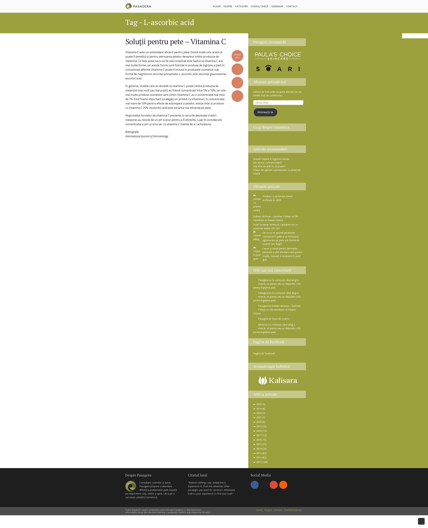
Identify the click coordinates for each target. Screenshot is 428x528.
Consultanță (259, 6)
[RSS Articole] (291, 139)
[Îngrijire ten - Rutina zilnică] (266, 139)
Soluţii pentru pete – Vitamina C (175, 41)
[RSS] (283, 485)
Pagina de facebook (268, 342)
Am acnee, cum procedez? (267, 162)
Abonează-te (265, 112)
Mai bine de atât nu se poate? (269, 166)
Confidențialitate (293, 510)
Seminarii (277, 6)
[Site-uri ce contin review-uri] (283, 139)
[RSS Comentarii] (299, 139)
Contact (292, 6)
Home (259, 510)
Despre (228, 6)
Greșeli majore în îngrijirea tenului (271, 158)
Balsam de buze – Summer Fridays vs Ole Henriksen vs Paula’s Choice (277, 309)
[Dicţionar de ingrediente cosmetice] (274, 139)
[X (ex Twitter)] (264, 485)
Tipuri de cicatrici (281, 318)
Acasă (217, 6)
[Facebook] (255, 485)
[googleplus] (274, 485)
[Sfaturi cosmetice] (138, 5)
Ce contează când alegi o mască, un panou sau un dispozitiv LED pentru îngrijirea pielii (277, 283)
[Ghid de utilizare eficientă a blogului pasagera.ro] (257, 139)
